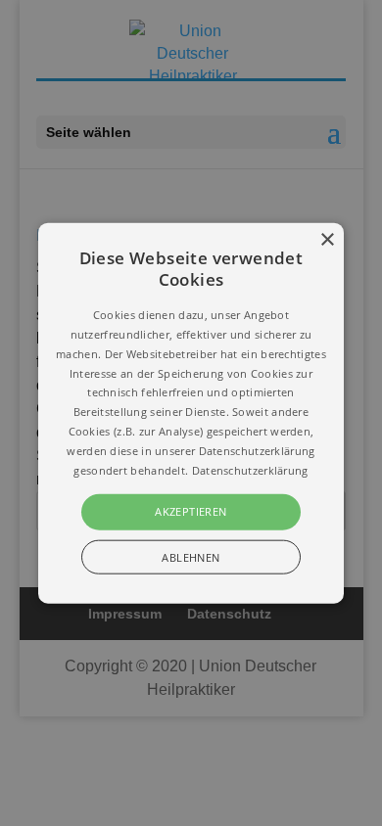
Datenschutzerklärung (250, 469)
